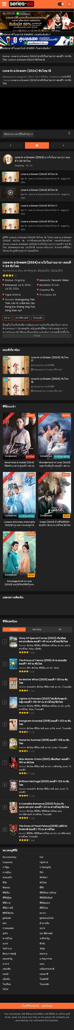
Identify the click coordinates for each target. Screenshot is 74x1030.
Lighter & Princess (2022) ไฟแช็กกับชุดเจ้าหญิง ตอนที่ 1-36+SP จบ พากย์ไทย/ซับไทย (43, 700)
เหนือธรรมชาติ (47, 969)
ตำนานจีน (44, 923)
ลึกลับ (42, 943)
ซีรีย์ (42, 887)
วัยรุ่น (31, 648)
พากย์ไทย (23, 648)
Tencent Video (60, 280)
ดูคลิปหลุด (47, 1005)
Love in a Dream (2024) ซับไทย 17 (49, 359)
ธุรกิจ (67, 706)
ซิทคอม (6, 887)
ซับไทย (30, 645)
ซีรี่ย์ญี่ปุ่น (7, 897)
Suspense (7, 862)
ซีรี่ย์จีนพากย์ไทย (49, 645)
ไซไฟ (5, 989)
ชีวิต (5, 882)
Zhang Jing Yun (26, 306)
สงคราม (43, 953)
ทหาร (67, 645)
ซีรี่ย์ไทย (44, 908)
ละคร (58, 728)
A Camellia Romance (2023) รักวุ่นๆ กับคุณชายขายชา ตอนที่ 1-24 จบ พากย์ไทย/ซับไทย (44, 805)
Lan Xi (14, 303)
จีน (52, 290)
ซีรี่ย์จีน (37, 645)
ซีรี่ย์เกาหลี (49, 687)
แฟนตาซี (44, 974)
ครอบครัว (31, 687)
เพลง (42, 964)
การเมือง (7, 872)
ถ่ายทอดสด (8, 928)
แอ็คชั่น (38, 648)
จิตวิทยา (44, 877)
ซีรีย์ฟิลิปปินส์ (46, 897)
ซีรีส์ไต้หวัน (8, 913)
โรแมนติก (38, 317)
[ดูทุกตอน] (37, 145)
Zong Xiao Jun (13, 310)
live (41, 857)
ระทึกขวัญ (57, 766)
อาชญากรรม (46, 958)
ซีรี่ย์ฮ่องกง (45, 903)
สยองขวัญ (7, 958)
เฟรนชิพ (7, 969)
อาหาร (6, 964)
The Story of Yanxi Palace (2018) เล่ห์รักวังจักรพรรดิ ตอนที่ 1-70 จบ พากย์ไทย (43, 827)
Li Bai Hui (24, 303)
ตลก (47, 728)
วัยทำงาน (7, 948)
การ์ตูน (6, 867)
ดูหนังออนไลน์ (47, 918)
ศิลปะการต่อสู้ (9, 953)
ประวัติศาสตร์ (21, 317)
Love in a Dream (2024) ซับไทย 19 (49, 380)
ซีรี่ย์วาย (6, 903)
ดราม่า (7, 317)
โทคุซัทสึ (44, 979)
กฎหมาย (44, 862)
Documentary (9, 857)
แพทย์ (5, 974)
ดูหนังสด (7, 918)
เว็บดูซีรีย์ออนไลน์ (30, 1005)
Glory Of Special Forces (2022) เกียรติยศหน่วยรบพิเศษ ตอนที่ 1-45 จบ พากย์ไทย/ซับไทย (43, 640)
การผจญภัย (45, 867)
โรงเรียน (7, 984)
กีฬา (29, 668)
